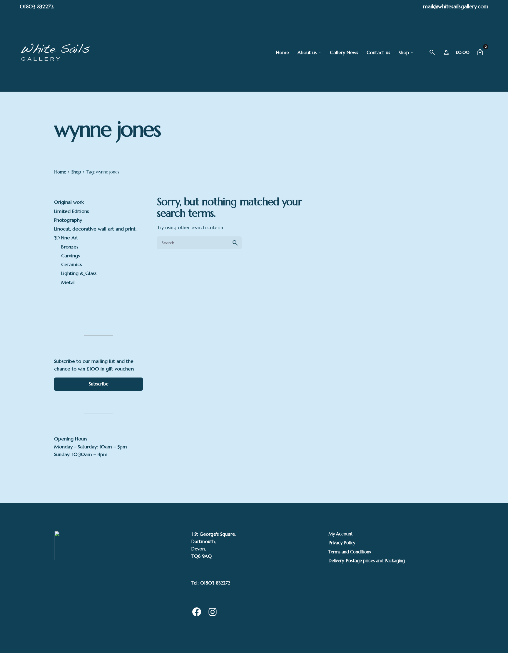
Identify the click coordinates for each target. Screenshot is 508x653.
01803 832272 (37, 6)
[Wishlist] (446, 52)
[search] (235, 242)
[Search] (432, 52)
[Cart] (480, 52)
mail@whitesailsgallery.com (455, 6)
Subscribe (98, 384)
